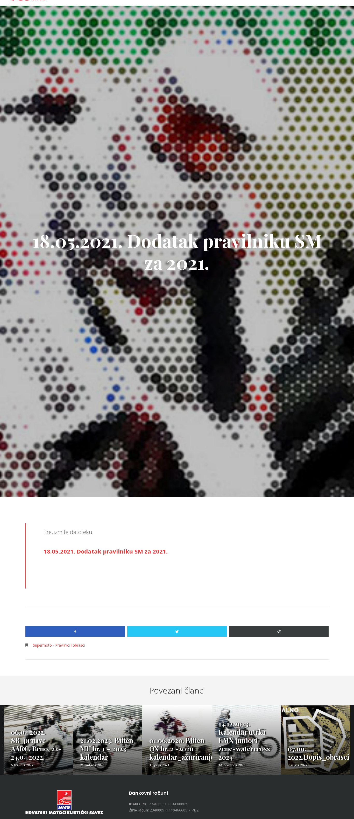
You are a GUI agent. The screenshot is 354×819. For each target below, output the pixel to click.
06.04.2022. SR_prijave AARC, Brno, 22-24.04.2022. (36, 744)
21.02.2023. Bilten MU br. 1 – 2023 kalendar (106, 748)
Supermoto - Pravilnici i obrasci (59, 645)
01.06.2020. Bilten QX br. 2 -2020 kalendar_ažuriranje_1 (185, 748)
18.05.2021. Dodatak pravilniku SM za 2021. (106, 551)
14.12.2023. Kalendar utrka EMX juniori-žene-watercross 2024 (244, 740)
